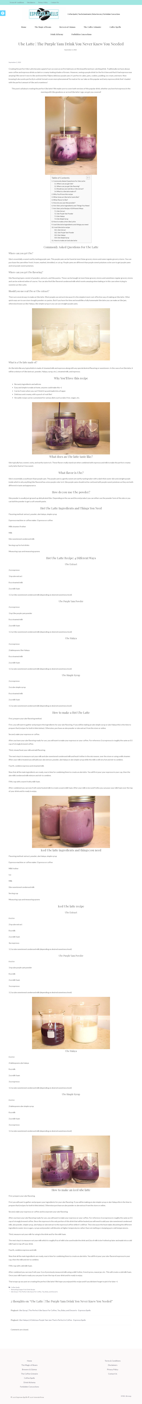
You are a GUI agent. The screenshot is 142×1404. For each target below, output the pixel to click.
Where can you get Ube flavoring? (68, 186)
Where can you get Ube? (65, 184)
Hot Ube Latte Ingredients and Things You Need (71, 206)
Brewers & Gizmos (67, 27)
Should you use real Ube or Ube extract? (70, 189)
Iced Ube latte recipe (62, 227)
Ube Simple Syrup (62, 219)
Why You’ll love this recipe (63, 194)
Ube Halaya (61, 216)
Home (23, 27)
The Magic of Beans (43, 27)
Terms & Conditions (17, 2)
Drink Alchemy (57, 34)
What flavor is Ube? (60, 200)
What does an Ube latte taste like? (66, 197)
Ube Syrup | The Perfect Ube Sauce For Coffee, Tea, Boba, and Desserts (34, 1292)
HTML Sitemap (126, 1396)
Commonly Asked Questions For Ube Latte (69, 181)
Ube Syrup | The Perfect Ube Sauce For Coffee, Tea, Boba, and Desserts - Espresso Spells (55, 1310)
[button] (2, 13)
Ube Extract (61, 211)
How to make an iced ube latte (65, 240)
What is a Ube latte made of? (66, 191)
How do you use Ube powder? (64, 203)
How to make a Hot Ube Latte (64, 222)
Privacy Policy (43, 2)
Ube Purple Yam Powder (65, 214)
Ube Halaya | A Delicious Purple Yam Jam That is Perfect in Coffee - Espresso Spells (52, 1320)
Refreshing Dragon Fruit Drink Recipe (23, 1289)
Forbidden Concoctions (81, 34)
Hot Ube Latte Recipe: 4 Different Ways (68, 208)
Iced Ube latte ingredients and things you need (70, 224)
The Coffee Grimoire (92, 27)
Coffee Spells (115, 27)
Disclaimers (31, 2)
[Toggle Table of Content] (87, 177)
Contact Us (55, 2)
